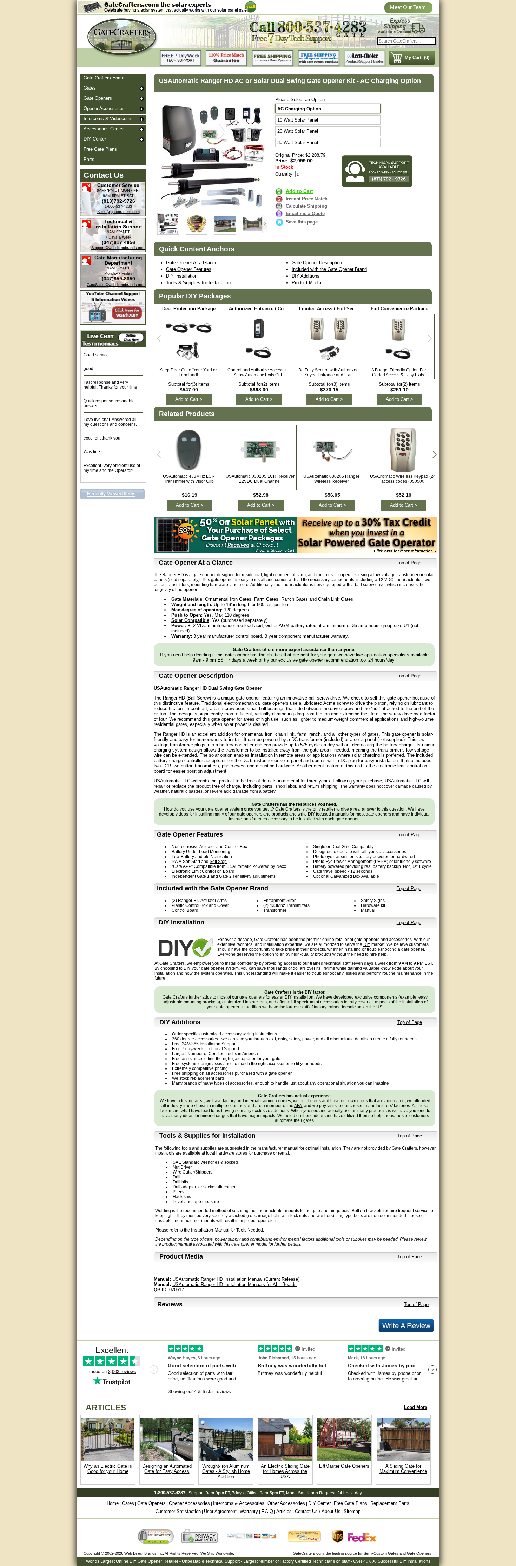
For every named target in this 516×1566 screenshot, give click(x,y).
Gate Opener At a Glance (191, 262)
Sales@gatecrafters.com (118, 211)
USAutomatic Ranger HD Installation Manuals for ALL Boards (234, 1284)
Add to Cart (299, 191)
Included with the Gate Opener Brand (329, 269)
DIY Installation (181, 276)
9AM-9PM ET (118, 232)
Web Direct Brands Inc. (144, 1553)
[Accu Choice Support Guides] (364, 58)
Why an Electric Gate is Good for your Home (108, 1468)
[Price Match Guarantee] (226, 58)
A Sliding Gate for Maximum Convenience (403, 1468)
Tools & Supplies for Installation (198, 282)
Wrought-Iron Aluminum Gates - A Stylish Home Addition (226, 1471)
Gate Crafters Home (104, 77)
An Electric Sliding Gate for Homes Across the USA (285, 1471)
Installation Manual (210, 1230)
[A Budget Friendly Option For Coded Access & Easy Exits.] (399, 361)
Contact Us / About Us (317, 1511)
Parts (89, 159)
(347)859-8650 (118, 278)
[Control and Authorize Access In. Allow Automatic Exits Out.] (259, 361)
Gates (90, 88)
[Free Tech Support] (180, 58)
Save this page (302, 222)
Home (113, 1503)
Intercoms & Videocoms (108, 118)
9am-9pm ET (218, 1492)
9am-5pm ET (272, 1492)
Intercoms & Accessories (238, 1503)
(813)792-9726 (118, 201)
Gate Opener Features (188, 269)
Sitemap (352, 1511)
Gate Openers (98, 98)
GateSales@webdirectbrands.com (116, 284)
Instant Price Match (307, 198)
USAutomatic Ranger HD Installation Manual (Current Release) (235, 1279)
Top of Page (409, 562)
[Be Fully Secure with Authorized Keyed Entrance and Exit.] (329, 361)
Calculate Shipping (306, 206)
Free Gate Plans (100, 149)
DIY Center (95, 139)
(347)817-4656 (118, 242)
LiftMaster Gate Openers (344, 1466)
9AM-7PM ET (108, 190)
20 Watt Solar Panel (297, 131)
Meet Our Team (408, 7)
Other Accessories (286, 1503)
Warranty (249, 1511)
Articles (284, 1511)
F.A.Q (267, 1511)
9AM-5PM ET (114, 196)
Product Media (306, 282)
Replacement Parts (389, 1503)
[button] (264, 224)
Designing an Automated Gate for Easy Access (167, 1468)
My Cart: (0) (417, 57)
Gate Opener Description (317, 262)
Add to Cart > (189, 399)
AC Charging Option (299, 108)
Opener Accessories (104, 108)
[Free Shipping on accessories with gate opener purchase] (318, 58)
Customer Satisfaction (178, 1511)
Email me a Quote (305, 213)
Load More (415, 1407)
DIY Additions (305, 276)
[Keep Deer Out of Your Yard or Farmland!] (189, 363)
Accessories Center (104, 128)
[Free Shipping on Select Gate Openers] (272, 58)
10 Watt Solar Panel (297, 120)
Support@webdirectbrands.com (118, 248)
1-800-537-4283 (118, 206)
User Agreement (220, 1511)
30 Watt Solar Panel (297, 142)
